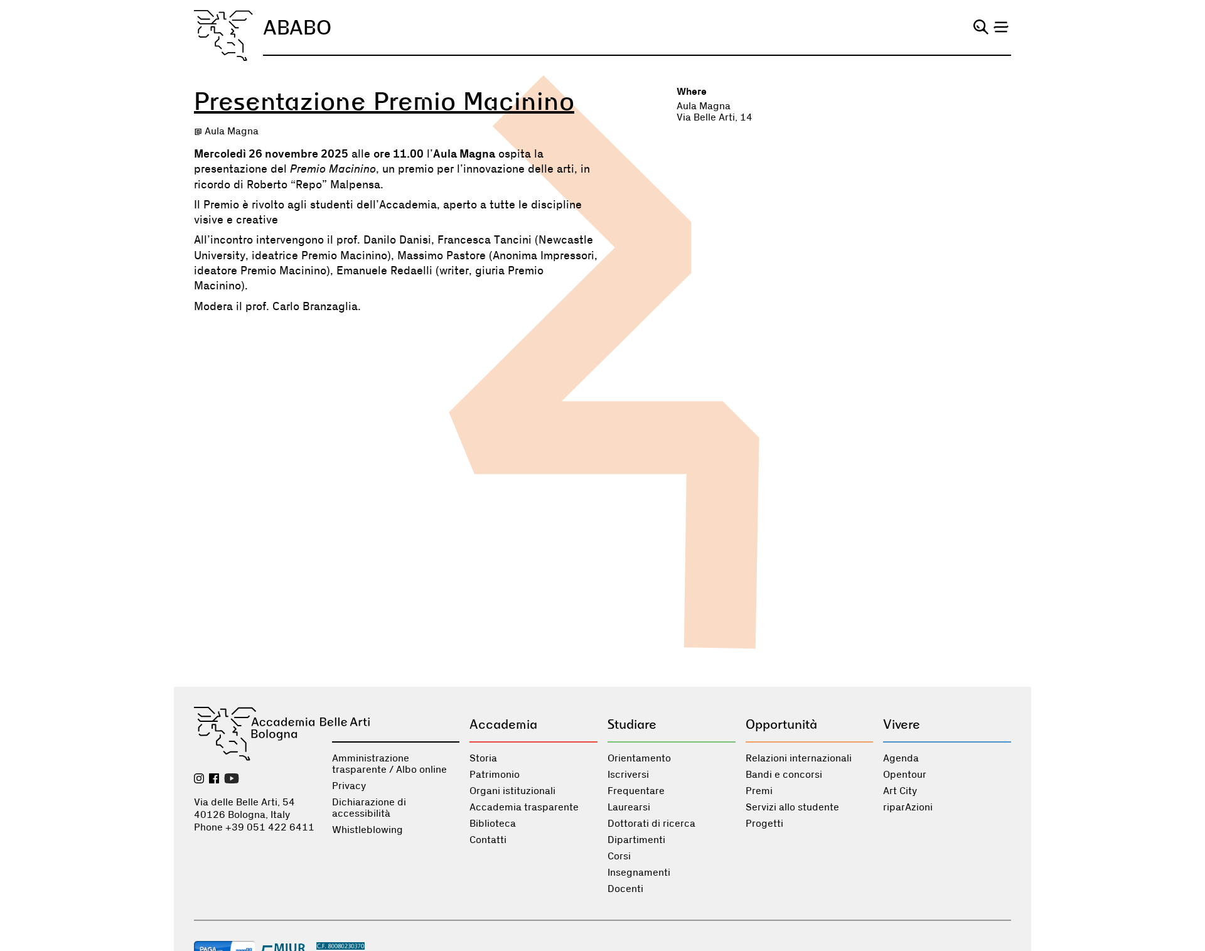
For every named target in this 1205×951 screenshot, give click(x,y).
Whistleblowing (367, 829)
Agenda (901, 758)
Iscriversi (628, 774)
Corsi (619, 856)
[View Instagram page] (199, 779)
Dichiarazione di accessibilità (369, 808)
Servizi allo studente (792, 807)
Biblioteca (492, 823)
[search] (981, 27)
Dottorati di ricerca (651, 823)
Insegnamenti (639, 872)
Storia (483, 758)
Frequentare (636, 791)
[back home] (223, 35)
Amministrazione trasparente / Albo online (389, 764)
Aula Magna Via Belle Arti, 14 (714, 111)
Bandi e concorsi (784, 774)
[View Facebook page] (214, 779)
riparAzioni (908, 807)
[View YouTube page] (231, 779)
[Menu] (1001, 27)
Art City (900, 791)
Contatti (487, 840)
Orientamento (639, 758)
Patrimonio (494, 774)
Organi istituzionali (512, 791)
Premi (759, 791)
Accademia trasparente (524, 807)
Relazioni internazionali (799, 758)
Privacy (349, 786)
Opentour (904, 774)
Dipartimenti (636, 840)
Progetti (764, 823)
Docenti (625, 889)
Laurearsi (629, 807)
